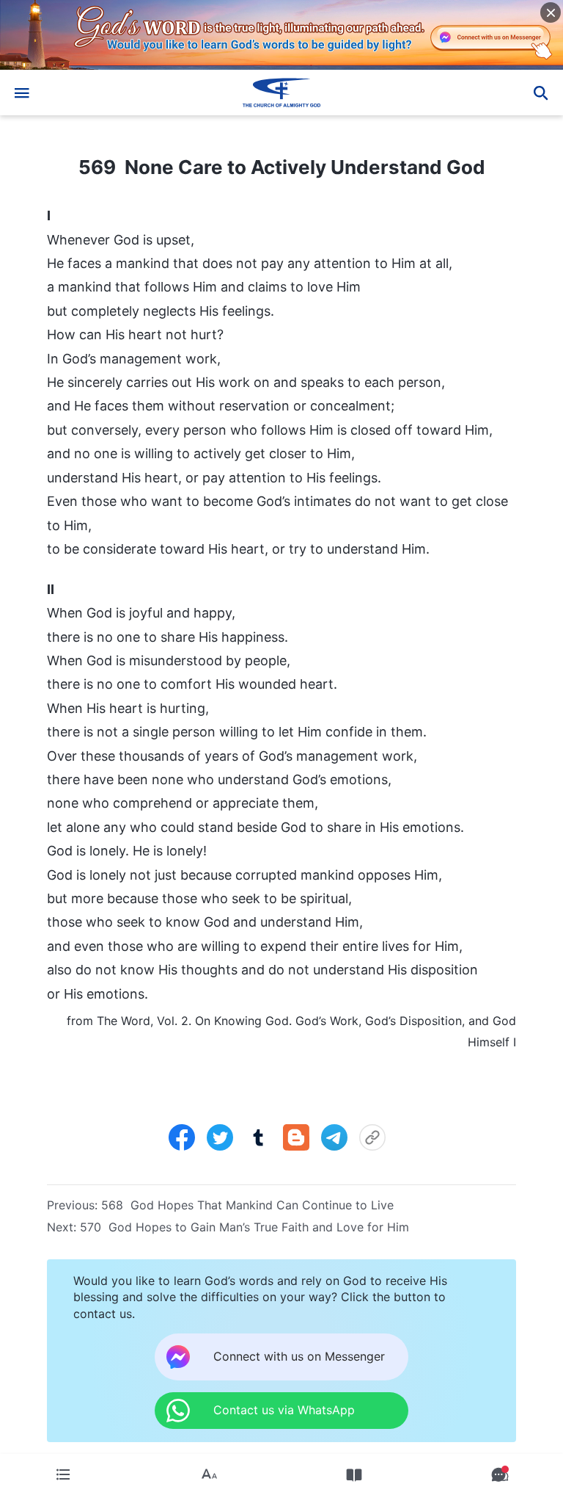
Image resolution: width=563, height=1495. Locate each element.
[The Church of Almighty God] (281, 92)
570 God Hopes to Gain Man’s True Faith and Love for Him (244, 1227)
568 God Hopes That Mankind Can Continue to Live (247, 1205)
